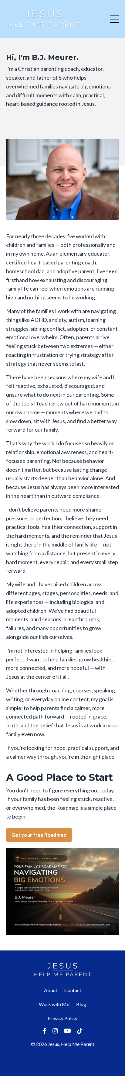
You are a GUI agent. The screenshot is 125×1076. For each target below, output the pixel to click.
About (50, 990)
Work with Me (54, 1004)
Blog (81, 1004)
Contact (72, 990)
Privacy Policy (62, 1018)
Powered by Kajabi (62, 1060)
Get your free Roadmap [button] (39, 835)
